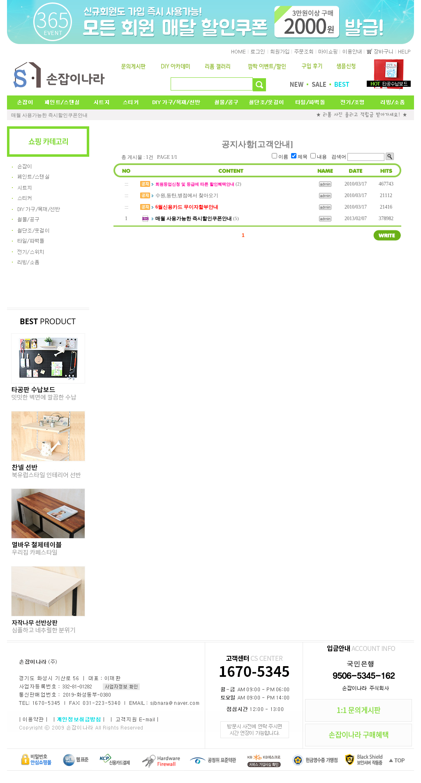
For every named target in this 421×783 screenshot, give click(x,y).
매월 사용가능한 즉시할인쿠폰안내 (49, 115)
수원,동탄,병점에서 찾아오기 (186, 195)
